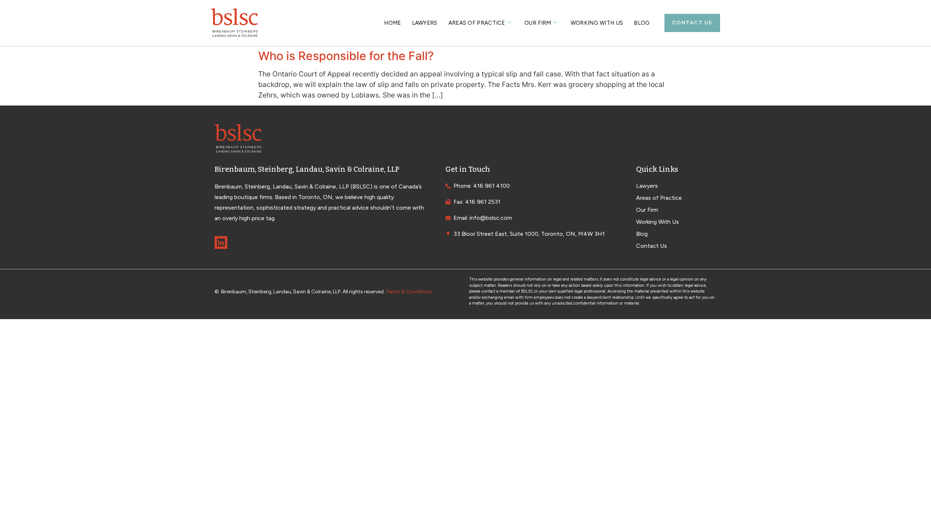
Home (392, 23)
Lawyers (424, 23)
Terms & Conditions (409, 292)
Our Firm (537, 23)
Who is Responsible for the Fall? (346, 56)
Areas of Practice (476, 23)
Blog (642, 23)
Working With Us (597, 23)
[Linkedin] (221, 242)
